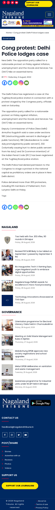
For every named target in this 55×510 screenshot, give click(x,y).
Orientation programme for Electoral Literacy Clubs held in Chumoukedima (34, 323)
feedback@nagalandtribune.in (18, 426)
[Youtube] (16, 2)
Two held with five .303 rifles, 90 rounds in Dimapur (30, 238)
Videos (8, 468)
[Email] (26, 82)
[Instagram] (8, 2)
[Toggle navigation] (49, 14)
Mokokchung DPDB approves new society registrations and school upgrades (31, 354)
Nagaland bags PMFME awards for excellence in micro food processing (33, 283)
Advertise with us (12, 455)
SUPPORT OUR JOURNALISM (32, 3)
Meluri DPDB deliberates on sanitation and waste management (33, 367)
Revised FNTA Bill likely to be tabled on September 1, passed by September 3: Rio (33, 254)
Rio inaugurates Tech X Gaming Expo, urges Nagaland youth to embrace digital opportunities (33, 269)
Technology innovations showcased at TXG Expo (34, 298)
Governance (8, 38)
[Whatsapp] (15, 82)
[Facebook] (4, 2)
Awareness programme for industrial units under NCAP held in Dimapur (33, 382)
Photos (8, 464)
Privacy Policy (42, 507)
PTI (5, 77)
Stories (8, 451)
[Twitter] (12, 2)
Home (9, 32)
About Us (42, 501)
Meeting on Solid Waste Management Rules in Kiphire (33, 337)
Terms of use (42, 504)
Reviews (8, 459)
